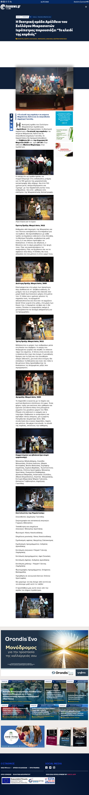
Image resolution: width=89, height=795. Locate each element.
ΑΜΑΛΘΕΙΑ (49, 39)
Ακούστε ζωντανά (80, 2)
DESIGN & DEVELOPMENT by (61, 774)
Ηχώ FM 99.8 (5, 768)
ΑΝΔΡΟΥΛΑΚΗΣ (13, 701)
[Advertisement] (44, 54)
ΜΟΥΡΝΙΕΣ (20, 701)
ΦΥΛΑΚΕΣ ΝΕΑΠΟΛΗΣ (59, 700)
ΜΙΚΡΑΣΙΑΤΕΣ (42, 39)
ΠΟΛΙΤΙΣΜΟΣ (33, 39)
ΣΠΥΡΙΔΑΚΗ (50, 700)
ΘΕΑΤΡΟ (26, 39)
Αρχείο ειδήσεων (20, 768)
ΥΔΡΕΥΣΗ (41, 717)
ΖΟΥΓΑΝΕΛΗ (23, 717)
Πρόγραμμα (34, 768)
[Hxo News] (10, 7)
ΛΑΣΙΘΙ (18, 16)
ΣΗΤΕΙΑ (35, 716)
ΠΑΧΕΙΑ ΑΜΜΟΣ (13, 716)
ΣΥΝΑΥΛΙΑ (17, 717)
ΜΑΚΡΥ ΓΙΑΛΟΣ (40, 716)
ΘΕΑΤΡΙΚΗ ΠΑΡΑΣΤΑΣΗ (60, 39)
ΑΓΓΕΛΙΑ (77, 701)
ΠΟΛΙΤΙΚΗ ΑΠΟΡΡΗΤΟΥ (21, 774)
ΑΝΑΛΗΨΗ (47, 716)
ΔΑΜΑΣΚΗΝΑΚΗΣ (27, 701)
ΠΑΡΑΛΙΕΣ (77, 717)
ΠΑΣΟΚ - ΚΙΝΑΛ (50, 701)
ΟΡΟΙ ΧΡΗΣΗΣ (6, 774)
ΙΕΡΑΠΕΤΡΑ (25, 16)
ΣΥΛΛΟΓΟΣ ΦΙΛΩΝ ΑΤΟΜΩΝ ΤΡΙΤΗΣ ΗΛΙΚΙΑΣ (14, 717)
